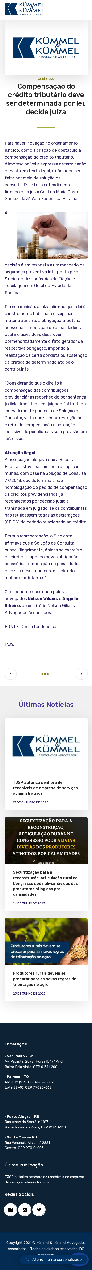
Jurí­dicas (46, 79)
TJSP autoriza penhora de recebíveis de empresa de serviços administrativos (45, 788)
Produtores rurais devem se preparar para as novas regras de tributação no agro (44, 978)
